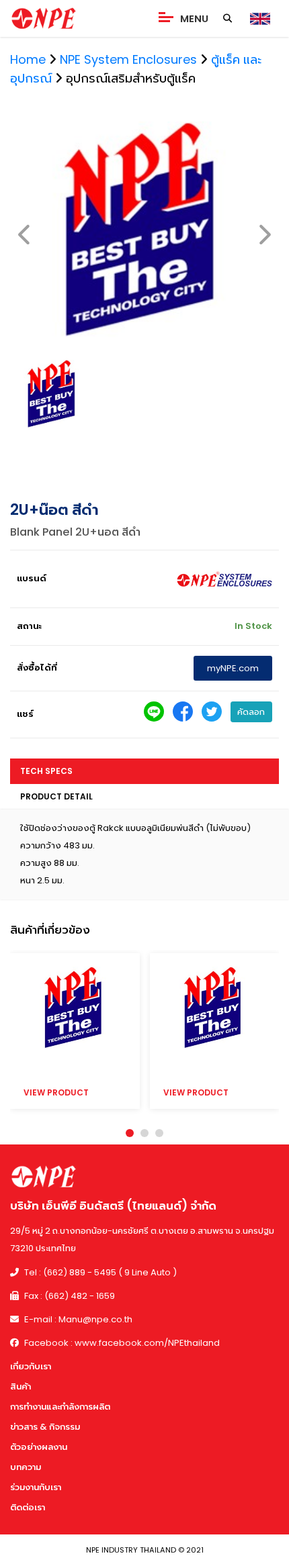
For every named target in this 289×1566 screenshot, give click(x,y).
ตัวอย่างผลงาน (38, 1446)
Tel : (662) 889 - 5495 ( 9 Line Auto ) (99, 1272)
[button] (129, 1133)
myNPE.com (233, 668)
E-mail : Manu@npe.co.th (77, 1319)
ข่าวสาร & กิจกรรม (45, 1426)
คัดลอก (251, 711)
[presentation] (25, 235)
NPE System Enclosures (128, 59)
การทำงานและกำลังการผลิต (60, 1406)
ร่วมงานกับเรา (35, 1487)
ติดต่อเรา (27, 1507)
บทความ (25, 1467)
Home (28, 59)
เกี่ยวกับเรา (30, 1366)
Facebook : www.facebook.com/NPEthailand (121, 1342)
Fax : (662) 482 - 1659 (68, 1295)
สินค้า (20, 1386)
